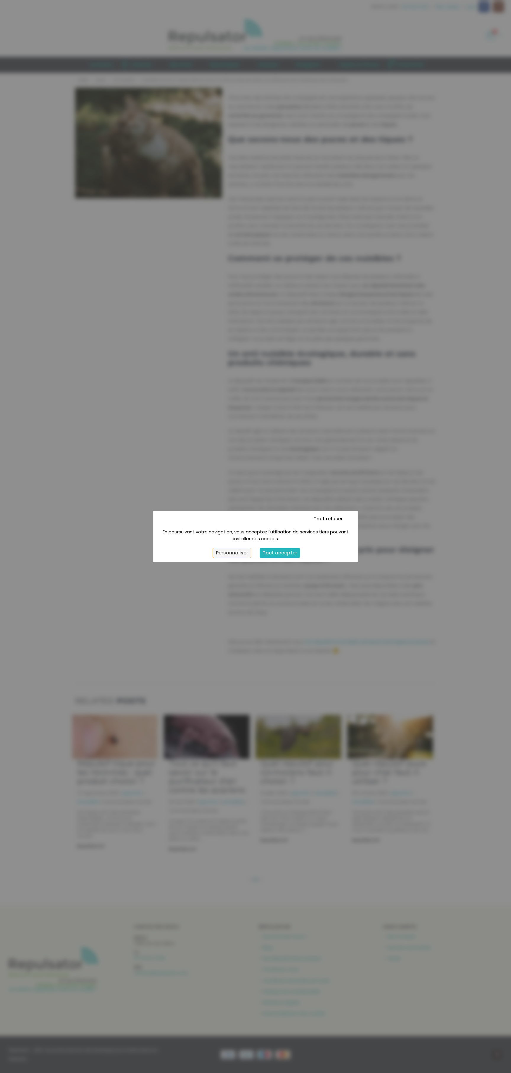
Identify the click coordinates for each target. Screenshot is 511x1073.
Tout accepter (280, 552)
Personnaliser (232, 552)
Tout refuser (328, 518)
